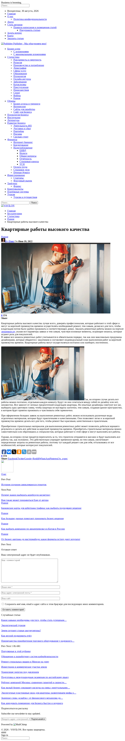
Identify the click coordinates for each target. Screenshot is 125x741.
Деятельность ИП (22, 125)
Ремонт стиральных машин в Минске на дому (25, 661)
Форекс (17, 186)
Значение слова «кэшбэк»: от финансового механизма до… (32, 698)
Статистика (13, 57)
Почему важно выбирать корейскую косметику (25, 495)
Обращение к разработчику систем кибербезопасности (29, 656)
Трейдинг (12, 183)
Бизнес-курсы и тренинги (26, 103)
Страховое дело (21, 169)
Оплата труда (20, 167)
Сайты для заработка (24, 109)
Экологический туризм (13, 625)
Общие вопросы (28, 156)
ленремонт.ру (8, 331)
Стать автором (14, 24)
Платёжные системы (18, 191)
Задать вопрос (14, 33)
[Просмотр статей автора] (7, 471)
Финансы (12, 139)
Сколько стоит (20, 136)
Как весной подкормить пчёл (16, 635)
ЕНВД (23, 150)
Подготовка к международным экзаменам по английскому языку (35, 677)
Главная (11, 13)
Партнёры (18, 131)
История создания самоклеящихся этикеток (23, 484)
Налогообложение (22, 147)
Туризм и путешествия (25, 197)
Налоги (23, 153)
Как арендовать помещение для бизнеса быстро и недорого (32, 703)
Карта (10, 35)
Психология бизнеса (18, 114)
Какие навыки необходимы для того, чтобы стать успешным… (34, 620)
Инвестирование (16, 175)
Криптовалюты (15, 189)
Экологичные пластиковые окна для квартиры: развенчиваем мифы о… (38, 693)
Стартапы (18, 178)
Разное (16, 98)
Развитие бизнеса (16, 123)
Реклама (17, 134)
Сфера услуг (19, 70)
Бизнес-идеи (13, 48)
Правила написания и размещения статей (35, 27)
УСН (22, 164)
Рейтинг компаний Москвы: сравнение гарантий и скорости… (34, 682)
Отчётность (26, 158)
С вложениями (21, 51)
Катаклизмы (19, 84)
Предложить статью (30, 30)
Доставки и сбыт (22, 128)
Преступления (20, 87)
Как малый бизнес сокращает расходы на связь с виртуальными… (35, 687)
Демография (19, 68)
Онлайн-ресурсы (22, 79)
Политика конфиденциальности (30, 19)
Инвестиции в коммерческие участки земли (24, 667)
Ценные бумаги (21, 172)
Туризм (11, 194)
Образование (20, 73)
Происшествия (21, 90)
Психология (19, 76)
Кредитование (20, 145)
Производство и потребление (28, 65)
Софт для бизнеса (22, 112)
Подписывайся (38, 719)
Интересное (19, 106)
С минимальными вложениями (29, 54)
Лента (10, 22)
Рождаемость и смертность (27, 59)
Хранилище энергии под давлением (20, 672)
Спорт (16, 92)
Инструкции (13, 117)
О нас (10, 16)
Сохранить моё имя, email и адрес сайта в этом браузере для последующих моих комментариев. (54, 604)
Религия (17, 62)
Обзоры (11, 101)
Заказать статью (15, 38)
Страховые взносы (29, 161)
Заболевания (20, 81)
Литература (13, 120)
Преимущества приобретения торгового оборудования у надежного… (37, 641)
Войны (17, 95)
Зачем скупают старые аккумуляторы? (21, 630)
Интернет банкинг (23, 142)
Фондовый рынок (22, 180)
